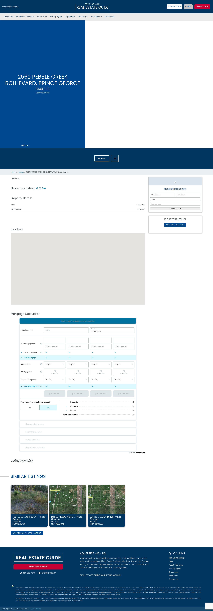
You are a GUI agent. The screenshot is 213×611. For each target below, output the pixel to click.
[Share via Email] (45, 188)
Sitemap (188, 6)
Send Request (175, 209)
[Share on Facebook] (37, 188)
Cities (171, 561)
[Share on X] (40, 188)
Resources (173, 576)
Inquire (102, 158)
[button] (25, 16)
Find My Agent (175, 568)
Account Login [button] (202, 6)
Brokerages (173, 572)
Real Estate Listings (177, 558)
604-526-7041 (28, 573)
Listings (21, 172)
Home (13, 172)
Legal (32, 609)
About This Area (176, 565)
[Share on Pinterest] (42, 188)
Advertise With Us (174, 6)
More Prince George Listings (27, 533)
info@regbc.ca (48, 573)
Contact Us (173, 579)
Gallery (25, 145)
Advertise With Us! (175, 225)
